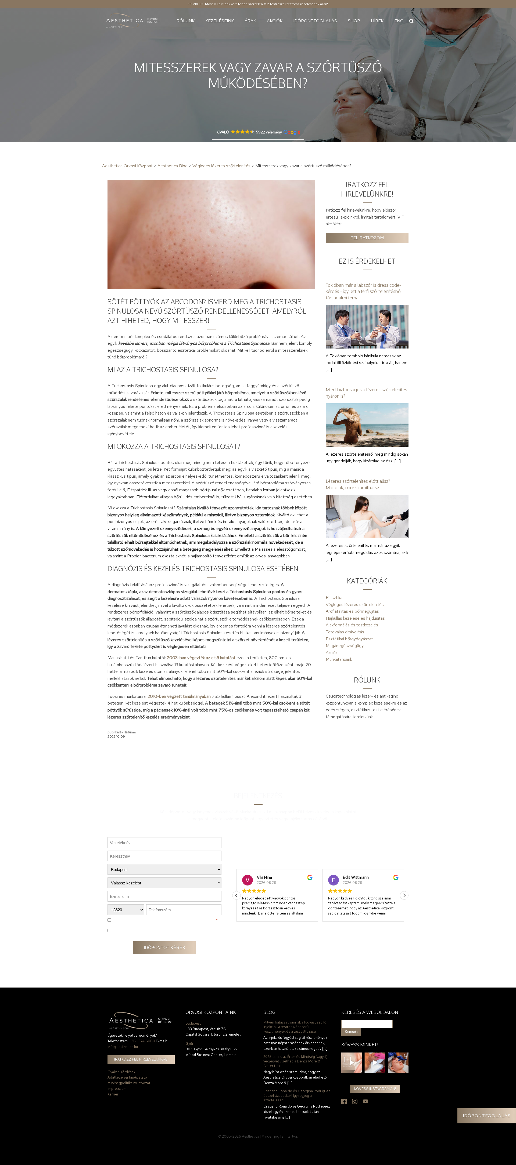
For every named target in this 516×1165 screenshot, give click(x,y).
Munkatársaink (339, 659)
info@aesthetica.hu (123, 1046)
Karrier (113, 1094)
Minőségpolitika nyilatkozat (129, 1083)
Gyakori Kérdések (121, 1072)
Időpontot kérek (164, 947)
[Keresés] (411, 21)
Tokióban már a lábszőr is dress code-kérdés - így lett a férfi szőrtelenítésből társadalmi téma (364, 291)
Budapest (193, 1023)
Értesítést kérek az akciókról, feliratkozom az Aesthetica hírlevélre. (163, 930)
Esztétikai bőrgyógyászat (349, 639)
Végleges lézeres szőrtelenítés (355, 604)
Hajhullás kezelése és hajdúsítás (355, 618)
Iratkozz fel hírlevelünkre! (141, 1059)
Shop (354, 21)
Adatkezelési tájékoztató (127, 1077)
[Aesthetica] (133, 21)
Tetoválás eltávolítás (345, 632)
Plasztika (334, 597)
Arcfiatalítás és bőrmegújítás (352, 611)
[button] (404, 895)
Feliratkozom (367, 238)
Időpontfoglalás (315, 21)
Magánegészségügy (345, 645)
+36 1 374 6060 (142, 1041)
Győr (189, 1043)
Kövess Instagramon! (375, 1089)
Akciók (274, 21)
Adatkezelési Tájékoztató (189, 920)
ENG (399, 21)
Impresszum (117, 1088)
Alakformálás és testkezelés (352, 625)
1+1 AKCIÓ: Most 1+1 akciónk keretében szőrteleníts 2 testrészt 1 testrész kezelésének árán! (258, 4)
